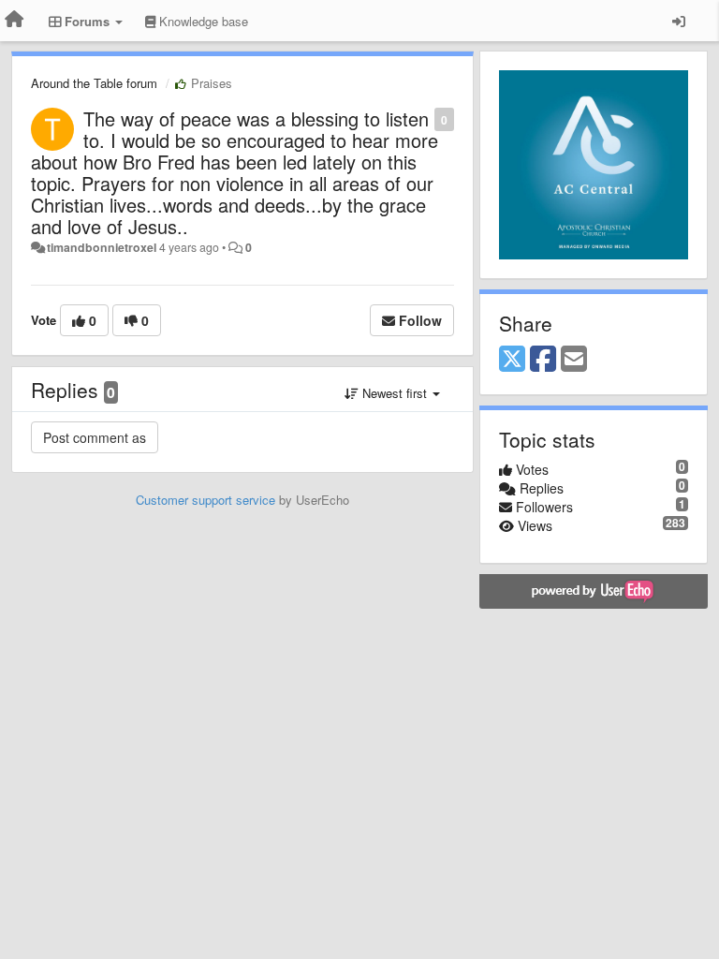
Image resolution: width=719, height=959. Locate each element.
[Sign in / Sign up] (679, 21)
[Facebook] (543, 360)
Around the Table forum (94, 83)
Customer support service (205, 500)
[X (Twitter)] (512, 360)
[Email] (574, 360)
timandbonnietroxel (101, 247)
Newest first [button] (395, 393)
